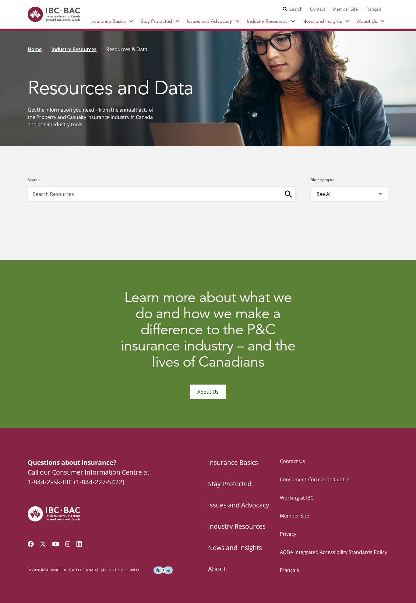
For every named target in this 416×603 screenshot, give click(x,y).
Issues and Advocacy (209, 21)
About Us (367, 21)
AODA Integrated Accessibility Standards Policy (333, 552)
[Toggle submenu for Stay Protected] (178, 21)
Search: (34, 179)
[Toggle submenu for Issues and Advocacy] (238, 21)
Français (373, 9)
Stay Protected (156, 21)
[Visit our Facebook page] (31, 544)
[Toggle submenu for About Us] (383, 21)
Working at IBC (296, 497)
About (217, 569)
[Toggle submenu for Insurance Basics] (131, 21)
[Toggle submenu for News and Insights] (348, 21)
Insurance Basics (108, 21)
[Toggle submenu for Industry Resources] (293, 21)
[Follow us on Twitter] (43, 544)
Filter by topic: (322, 179)
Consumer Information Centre (314, 479)
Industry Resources (267, 21)
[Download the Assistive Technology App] (163, 570)
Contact (317, 9)
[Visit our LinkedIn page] (79, 544)
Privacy (288, 534)
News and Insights (322, 21)
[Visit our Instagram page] (68, 544)
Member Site (345, 9)
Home (35, 49)
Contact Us (292, 461)
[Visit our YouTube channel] (55, 544)
